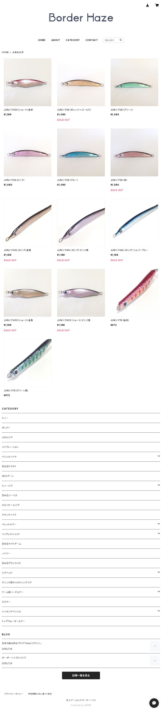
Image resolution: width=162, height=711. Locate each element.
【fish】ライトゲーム (11, 543)
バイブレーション (10, 447)
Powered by (77, 705)
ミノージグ (7, 485)
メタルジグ (7, 437)
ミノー (5, 418)
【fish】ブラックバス (11, 563)
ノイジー (6, 553)
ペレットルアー (9, 524)
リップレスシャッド (11, 534)
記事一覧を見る (81, 675)
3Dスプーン (8, 476)
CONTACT (92, 40)
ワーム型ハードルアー (13, 592)
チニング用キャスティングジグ (17, 582)
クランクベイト (9, 514)
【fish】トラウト (9, 466)
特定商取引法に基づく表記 (40, 694)
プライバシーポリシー (13, 694)
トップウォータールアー (13, 621)
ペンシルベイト (9, 456)
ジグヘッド (7, 572)
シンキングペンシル (11, 611)
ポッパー (6, 427)
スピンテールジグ (10, 505)
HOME (42, 40)
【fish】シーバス (9, 495)
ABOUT (55, 40)
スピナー (6, 601)
